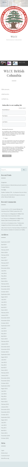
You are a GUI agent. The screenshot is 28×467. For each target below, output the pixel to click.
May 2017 (3, 257)
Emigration (4, 182)
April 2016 (3, 278)
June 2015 (4, 302)
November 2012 (5, 380)
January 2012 (4, 407)
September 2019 (5, 242)
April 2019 (3, 244)
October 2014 (5, 323)
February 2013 (5, 372)
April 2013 (3, 367)
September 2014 (5, 325)
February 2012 (5, 404)
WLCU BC (22, 62)
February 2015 (5, 312)
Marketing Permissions (7, 129)
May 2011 (3, 427)
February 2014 (5, 341)
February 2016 (5, 283)
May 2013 (3, 365)
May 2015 (3, 304)
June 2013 (4, 362)
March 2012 (4, 401)
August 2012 (4, 388)
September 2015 (5, 294)
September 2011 (5, 417)
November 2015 (5, 289)
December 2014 (5, 317)
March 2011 (4, 433)
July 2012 (3, 391)
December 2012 (5, 378)
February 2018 (5, 255)
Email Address (6, 109)
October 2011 (5, 414)
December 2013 (5, 346)
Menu (5, 2)
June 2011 (4, 425)
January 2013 (4, 375)
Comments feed (5, 455)
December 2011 (5, 409)
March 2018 (4, 252)
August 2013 (4, 357)
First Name (4, 115)
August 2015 (4, 297)
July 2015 (3, 299)
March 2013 (4, 370)
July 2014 (3, 328)
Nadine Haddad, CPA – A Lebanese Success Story (14, 192)
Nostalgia (3, 189)
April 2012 (3, 399)
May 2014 (3, 333)
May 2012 (3, 396)
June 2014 (4, 331)
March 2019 (4, 247)
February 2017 (5, 263)
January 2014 (4, 344)
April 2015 (3, 307)
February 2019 (5, 249)
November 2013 (5, 349)
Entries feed (4, 453)
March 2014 (4, 338)
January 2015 (4, 315)
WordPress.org (5, 458)
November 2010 (5, 435)
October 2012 (5, 383)
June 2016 (4, 273)
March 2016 (4, 281)
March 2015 (4, 310)
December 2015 (5, 286)
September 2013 (5, 354)
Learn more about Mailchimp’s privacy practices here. (12, 151)
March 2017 (4, 260)
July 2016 (3, 270)
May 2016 (3, 276)
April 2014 (3, 336)
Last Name (4, 121)
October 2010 (5, 438)
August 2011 (4, 420)
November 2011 (5, 412)
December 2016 (5, 268)
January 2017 (4, 265)
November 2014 (5, 320)
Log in (2, 450)
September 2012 (5, 386)
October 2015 (5, 291)
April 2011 (3, 430)
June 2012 (4, 393)
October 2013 (5, 352)
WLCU (14, 36)
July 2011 (3, 422)
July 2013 (3, 359)
